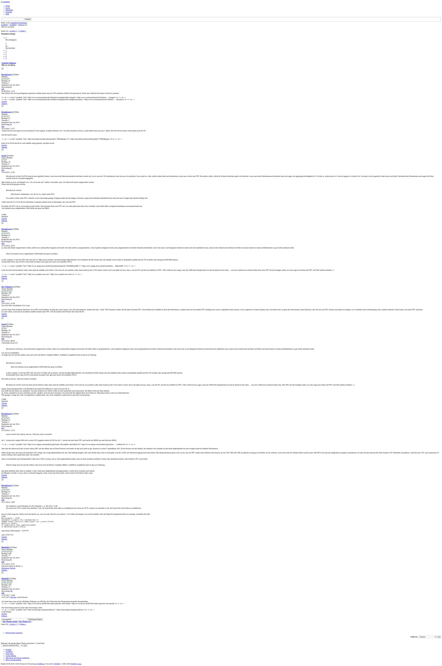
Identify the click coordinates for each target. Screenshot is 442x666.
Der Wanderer (7, 287)
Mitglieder (9, 10)
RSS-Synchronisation (13, 660)
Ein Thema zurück (10, 622)
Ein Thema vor (25, 622)
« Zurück (12, 31)
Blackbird (5, 547)
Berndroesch (6, 75)
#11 (2, 89)
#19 (2, 562)
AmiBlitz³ (4, 25)
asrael (3, 156)
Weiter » (23, 31)
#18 (2, 500)
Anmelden (14, 23)
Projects (21, 25)
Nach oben (9, 654)
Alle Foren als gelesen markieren (17, 658)
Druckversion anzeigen (14, 633)
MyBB (57, 664)
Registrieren (22, 23)
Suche (8, 8)
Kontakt (8, 650)
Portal (8, 6)
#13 (2, 170)
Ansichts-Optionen (8, 63)
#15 (2, 301)
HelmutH (5, 579)
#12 (2, 127)
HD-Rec (13, 597)
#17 (2, 428)
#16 (2, 339)
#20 (2, 593)
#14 (2, 244)
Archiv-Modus (11, 656)
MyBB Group (76, 664)
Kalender (9, 12)
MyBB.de (41, 664)
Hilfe (7, 14)
